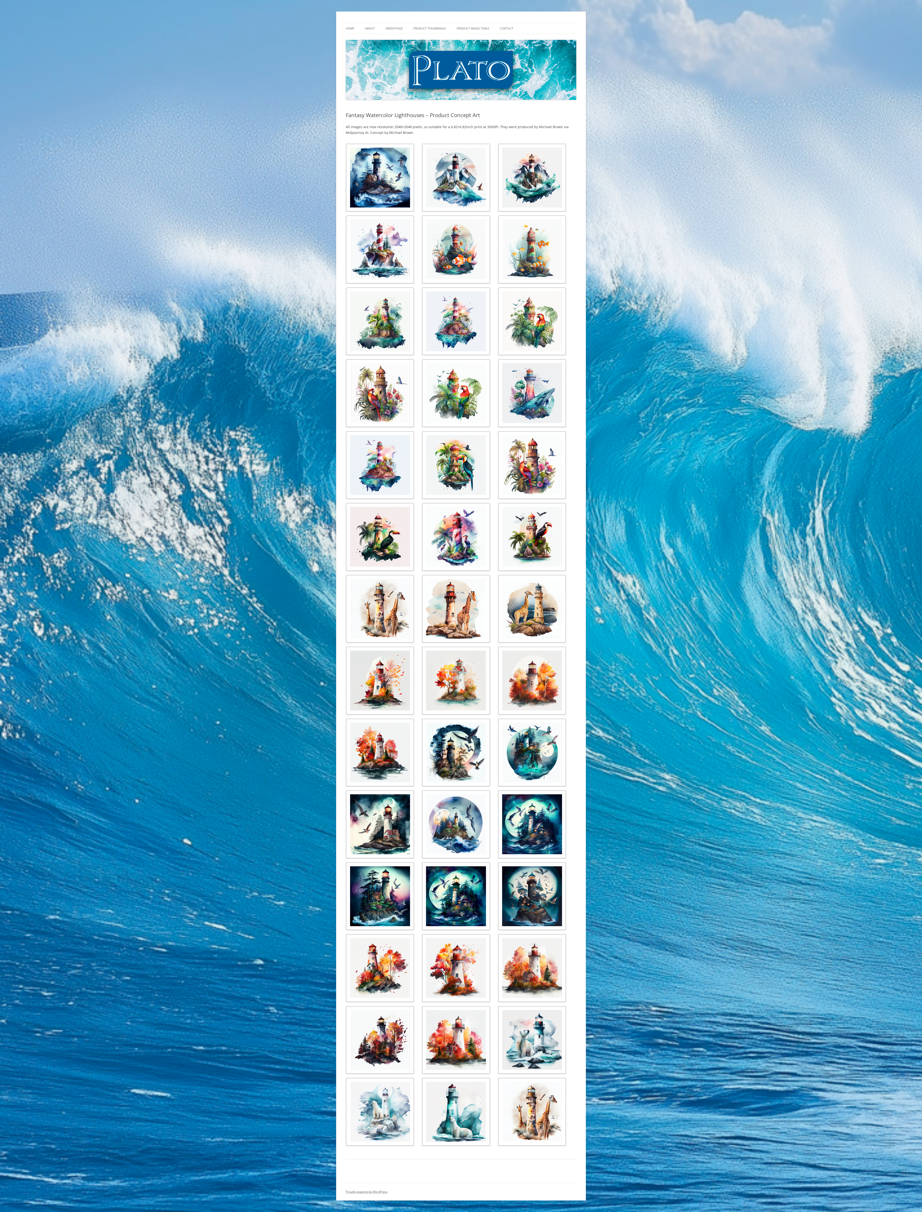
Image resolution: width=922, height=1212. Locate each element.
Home (350, 28)
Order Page (394, 28)
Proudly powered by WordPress (367, 1192)
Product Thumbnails (429, 28)
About (370, 28)
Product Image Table (473, 28)
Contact (506, 28)
